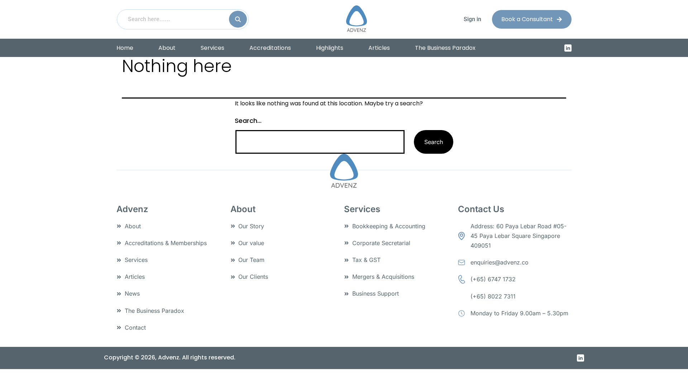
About (167, 48)
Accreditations (270, 48)
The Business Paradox (445, 48)
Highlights (329, 48)
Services (212, 48)
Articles (379, 48)
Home (124, 48)
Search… (248, 120)
